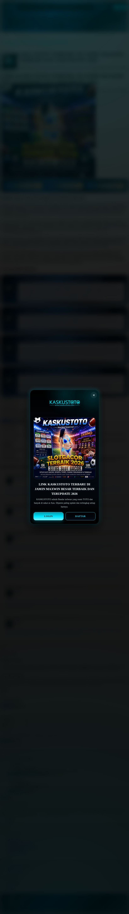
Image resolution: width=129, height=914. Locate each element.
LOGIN (48, 516)
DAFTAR (80, 516)
